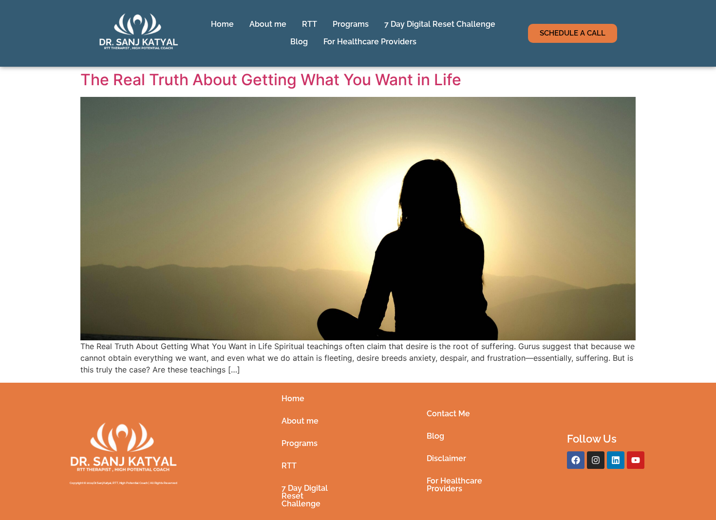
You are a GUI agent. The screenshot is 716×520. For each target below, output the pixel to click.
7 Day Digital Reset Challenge (439, 24)
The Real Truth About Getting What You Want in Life (270, 79)
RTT (309, 24)
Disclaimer (446, 458)
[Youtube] (635, 460)
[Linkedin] (615, 460)
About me (267, 24)
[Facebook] (575, 460)
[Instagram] (595, 460)
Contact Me (448, 413)
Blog (299, 41)
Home (222, 24)
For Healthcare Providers (369, 41)
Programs (351, 24)
